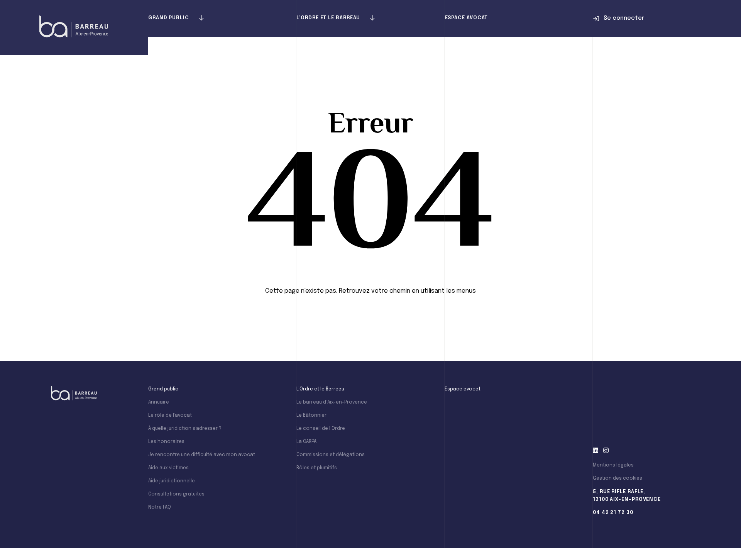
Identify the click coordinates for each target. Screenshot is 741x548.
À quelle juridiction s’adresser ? (185, 428)
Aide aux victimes (168, 468)
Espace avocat (466, 17)
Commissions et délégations (330, 455)
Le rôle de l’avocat (170, 415)
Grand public (168, 17)
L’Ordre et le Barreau (328, 17)
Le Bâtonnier (311, 415)
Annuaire (158, 402)
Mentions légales (613, 465)
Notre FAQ (159, 507)
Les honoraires (166, 441)
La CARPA (306, 441)
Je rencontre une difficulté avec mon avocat (201, 455)
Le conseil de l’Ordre (320, 428)
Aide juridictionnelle (171, 481)
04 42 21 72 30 (613, 512)
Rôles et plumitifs (316, 468)
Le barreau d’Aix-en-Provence (331, 402)
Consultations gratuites (176, 494)
